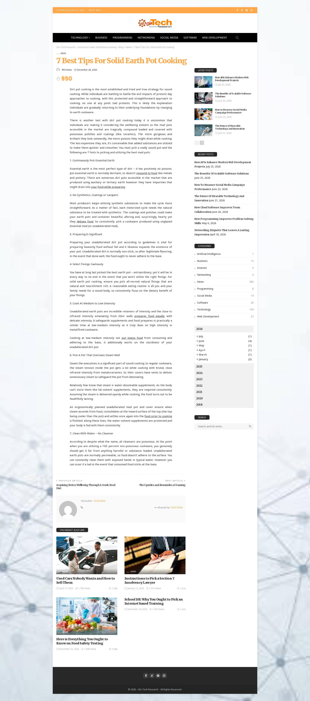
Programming (122, 37)
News (63, 53)
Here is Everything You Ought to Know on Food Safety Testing (82, 641)
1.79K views (84, 588)
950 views (67, 69)
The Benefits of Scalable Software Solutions (221, 173)
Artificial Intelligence (225, 254)
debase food (85, 221)
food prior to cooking (158, 416)
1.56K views (90, 648)
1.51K (182, 588)
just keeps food (132, 338)
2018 (199, 404)
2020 (199, 398)
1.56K (114, 649)
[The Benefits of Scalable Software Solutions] (203, 98)
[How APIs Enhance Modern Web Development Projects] (203, 82)
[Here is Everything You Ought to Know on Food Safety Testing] (86, 616)
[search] (237, 37)
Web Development (214, 37)
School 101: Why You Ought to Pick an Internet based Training (154, 601)
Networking (146, 37)
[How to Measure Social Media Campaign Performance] (203, 114)
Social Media (169, 37)
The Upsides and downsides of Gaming (162, 485)
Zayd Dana (99, 500)
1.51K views (155, 588)
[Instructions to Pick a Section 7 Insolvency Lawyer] (155, 555)
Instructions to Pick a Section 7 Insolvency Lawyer (149, 580)
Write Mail (95, 10)
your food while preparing (108, 187)
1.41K (182, 609)
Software (190, 37)
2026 (199, 329)
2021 (199, 392)
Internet (225, 268)
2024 (199, 373)
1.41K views (158, 609)
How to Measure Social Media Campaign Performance (231, 111)
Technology (79, 37)
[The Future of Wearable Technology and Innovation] (203, 130)
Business (101, 37)
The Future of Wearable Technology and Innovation (230, 127)
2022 (199, 385)
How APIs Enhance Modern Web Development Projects (231, 79)
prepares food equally (149, 316)
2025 (199, 366)
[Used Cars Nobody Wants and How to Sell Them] (86, 555)
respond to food (146, 173)
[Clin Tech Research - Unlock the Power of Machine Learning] (155, 23)
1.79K (114, 588)
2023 (199, 379)
